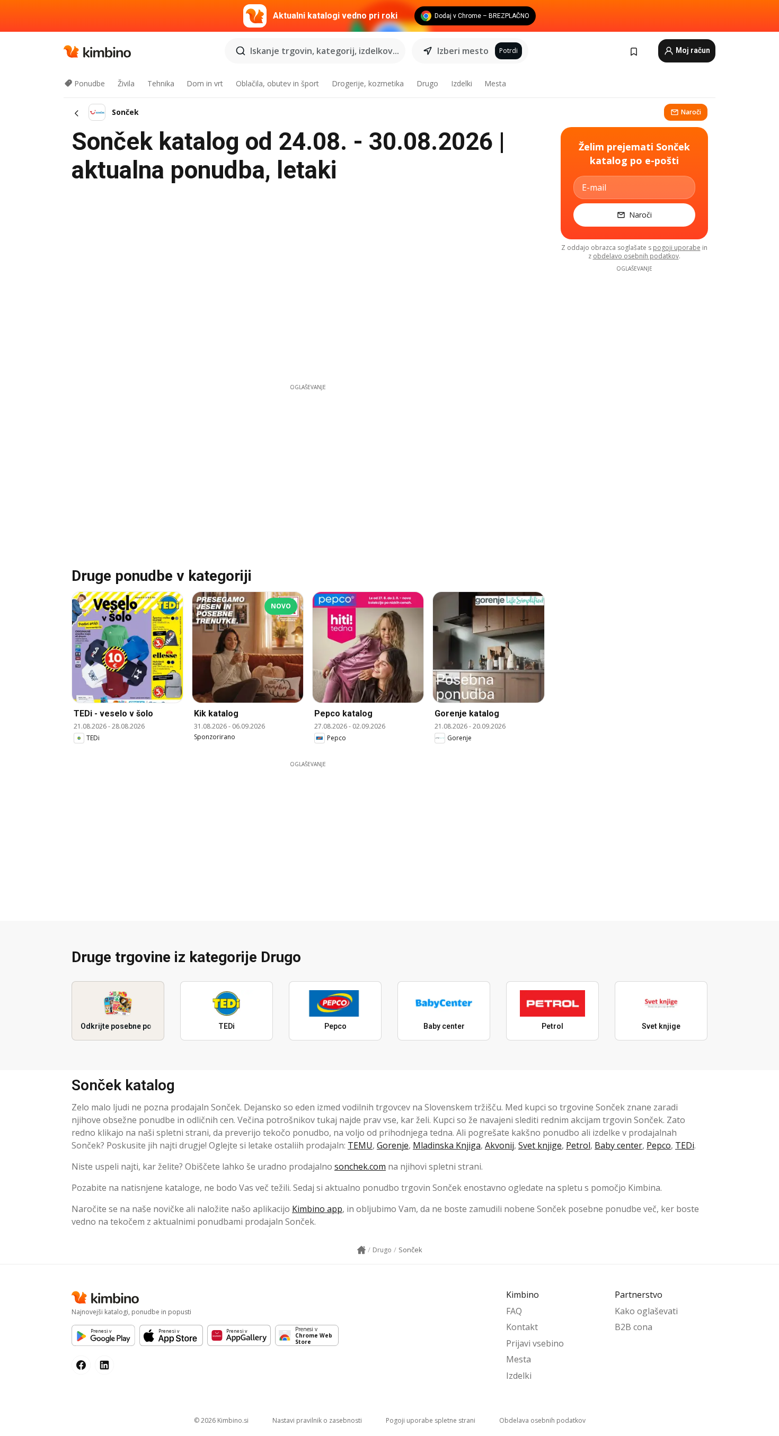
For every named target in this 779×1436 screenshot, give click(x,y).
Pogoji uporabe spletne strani (430, 1420)
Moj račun (692, 50)
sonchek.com (360, 1166)
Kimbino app (317, 1209)
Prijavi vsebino (535, 1343)
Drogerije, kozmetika (368, 83)
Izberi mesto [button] (463, 51)
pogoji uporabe (677, 247)
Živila (126, 83)
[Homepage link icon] (361, 1250)
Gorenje (393, 1145)
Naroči (691, 111)
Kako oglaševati (646, 1311)
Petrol (578, 1145)
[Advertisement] (308, 465)
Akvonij (499, 1145)
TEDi (684, 1145)
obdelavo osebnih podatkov (636, 256)
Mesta (495, 83)
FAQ (514, 1311)
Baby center (618, 1145)
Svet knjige (540, 1145)
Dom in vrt (205, 83)
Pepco (659, 1145)
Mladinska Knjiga (447, 1145)
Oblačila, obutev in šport (277, 83)
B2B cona (633, 1327)
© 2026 (221, 1420)
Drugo (427, 83)
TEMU (360, 1145)
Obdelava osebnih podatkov (542, 1420)
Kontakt (522, 1327)
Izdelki (461, 83)
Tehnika (160, 83)
